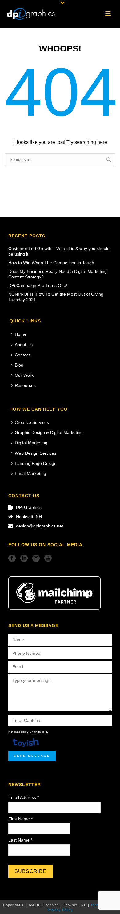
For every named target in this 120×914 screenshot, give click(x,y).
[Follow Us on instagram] (36, 559)
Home (20, 334)
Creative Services (32, 422)
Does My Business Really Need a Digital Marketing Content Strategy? (57, 274)
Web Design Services (35, 453)
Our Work (24, 375)
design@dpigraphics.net (39, 525)
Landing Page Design (36, 463)
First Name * (20, 818)
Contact (22, 354)
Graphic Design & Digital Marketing (49, 432)
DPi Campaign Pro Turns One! (37, 285)
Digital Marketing (31, 442)
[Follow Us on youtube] (48, 559)
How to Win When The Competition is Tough (51, 262)
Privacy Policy (60, 910)
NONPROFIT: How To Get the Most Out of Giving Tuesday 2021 (55, 297)
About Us (24, 344)
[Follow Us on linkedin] (24, 559)
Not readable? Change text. (28, 731)
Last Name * (20, 840)
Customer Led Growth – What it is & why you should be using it (59, 251)
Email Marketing (30, 473)
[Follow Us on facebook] (12, 559)
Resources (25, 385)
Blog (19, 365)
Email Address (23, 797)
